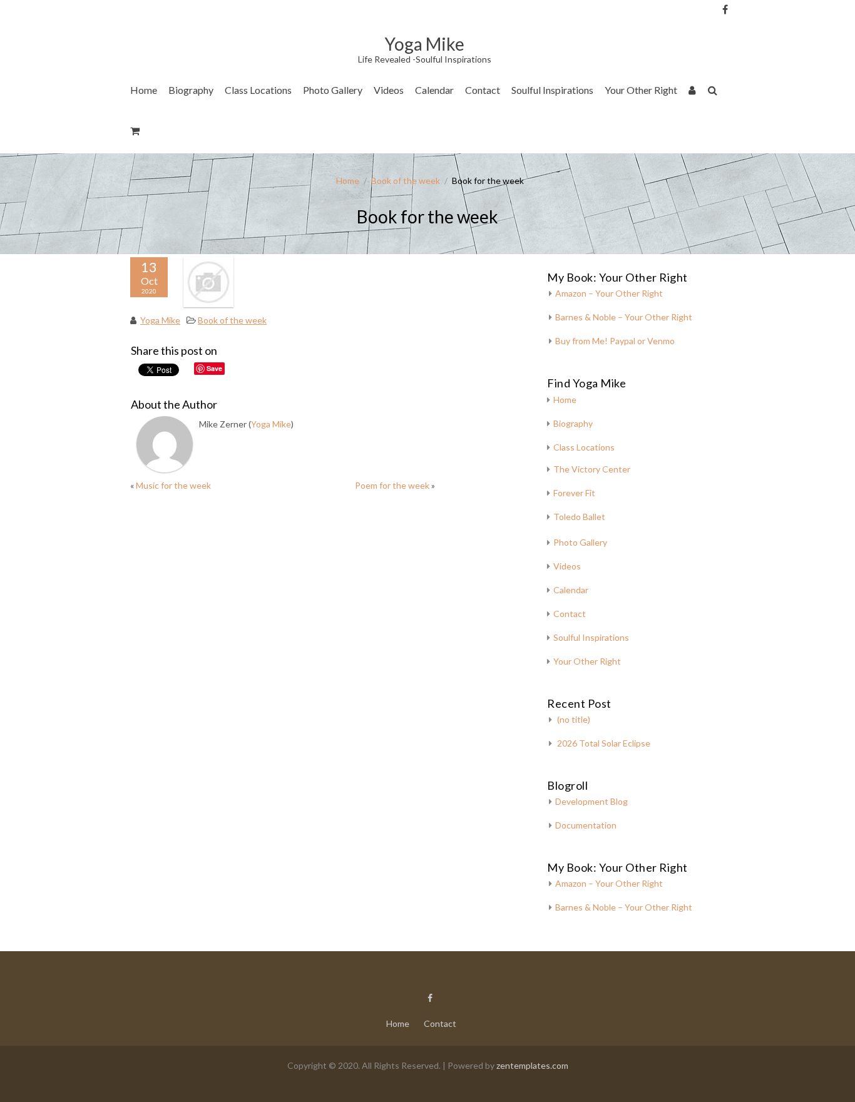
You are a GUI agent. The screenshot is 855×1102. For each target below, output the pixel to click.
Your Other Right (641, 90)
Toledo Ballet (579, 516)
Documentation (586, 825)
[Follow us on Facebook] (725, 9)
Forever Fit (574, 492)
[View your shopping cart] (135, 133)
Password (746, 76)
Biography (190, 90)
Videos (389, 90)
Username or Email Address (745, 25)
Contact (482, 90)
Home (143, 90)
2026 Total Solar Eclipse (603, 743)
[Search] (713, 92)
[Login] (692, 92)
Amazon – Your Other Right (609, 293)
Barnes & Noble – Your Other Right (623, 317)
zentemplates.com (532, 1065)
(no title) (573, 719)
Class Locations (258, 90)
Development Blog (591, 801)
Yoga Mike (160, 320)
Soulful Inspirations (552, 90)
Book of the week (405, 180)
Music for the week (173, 485)
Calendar (434, 90)
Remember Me (749, 125)
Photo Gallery (332, 90)
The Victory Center (269, 128)
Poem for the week (392, 485)
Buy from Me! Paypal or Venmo (615, 340)
